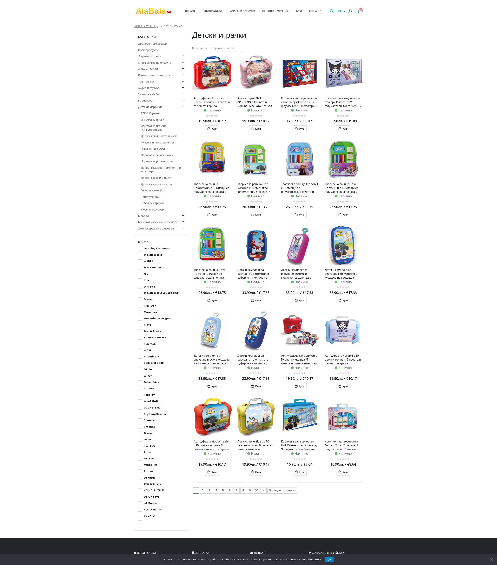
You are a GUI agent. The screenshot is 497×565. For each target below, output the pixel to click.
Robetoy (149, 394)
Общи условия (146, 553)
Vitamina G (151, 356)
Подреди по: (200, 48)
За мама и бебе (148, 94)
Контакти (315, 11)
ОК (329, 560)
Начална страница (146, 26)
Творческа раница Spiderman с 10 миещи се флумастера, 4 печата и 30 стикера (211, 188)
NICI (146, 274)
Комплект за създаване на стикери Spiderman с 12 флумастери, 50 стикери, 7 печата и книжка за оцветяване (299, 102)
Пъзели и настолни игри (154, 75)
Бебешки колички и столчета (157, 222)
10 (256, 490)
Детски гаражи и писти (156, 178)
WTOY (148, 375)
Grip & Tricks (152, 331)
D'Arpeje (149, 286)
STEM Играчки (150, 113)
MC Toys (149, 458)
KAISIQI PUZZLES (154, 490)
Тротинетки (146, 81)
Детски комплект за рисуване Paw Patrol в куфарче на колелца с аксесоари (253, 359)
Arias (147, 452)
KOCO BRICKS (153, 509)
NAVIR (148, 439)
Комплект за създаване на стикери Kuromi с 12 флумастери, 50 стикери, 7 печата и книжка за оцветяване (343, 102)
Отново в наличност (275, 11)
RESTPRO (149, 446)
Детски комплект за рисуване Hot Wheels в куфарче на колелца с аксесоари (341, 274)
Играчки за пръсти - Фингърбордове (154, 128)
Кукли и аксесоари (153, 209)
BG (341, 11)
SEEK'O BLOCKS (154, 363)
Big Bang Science (155, 414)
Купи (214, 128)
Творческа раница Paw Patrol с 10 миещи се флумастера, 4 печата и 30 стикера (210, 274)
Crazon (149, 433)
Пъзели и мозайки (153, 190)
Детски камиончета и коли (159, 136)
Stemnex (150, 420)
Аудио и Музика (149, 88)
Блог (299, 11)
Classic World (153, 254)
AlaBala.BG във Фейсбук (328, 553)
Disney (148, 299)
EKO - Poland (152, 267)
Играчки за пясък (152, 119)
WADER (148, 261)
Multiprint (150, 465)
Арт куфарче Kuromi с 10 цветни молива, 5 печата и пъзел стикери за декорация (343, 359)
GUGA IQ (149, 515)
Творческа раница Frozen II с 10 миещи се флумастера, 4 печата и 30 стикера (299, 188)
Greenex (149, 426)
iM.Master (150, 503)
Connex (149, 388)
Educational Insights (157, 318)
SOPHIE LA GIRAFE (155, 337)
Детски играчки (150, 107)
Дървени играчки (150, 56)
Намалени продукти (242, 11)
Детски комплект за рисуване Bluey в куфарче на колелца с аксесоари (211, 359)
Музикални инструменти (157, 142)
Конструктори (150, 197)
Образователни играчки (157, 155)
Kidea (147, 324)
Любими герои (148, 69)
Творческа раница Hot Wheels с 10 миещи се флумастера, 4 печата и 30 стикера (253, 188)
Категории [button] (147, 37)
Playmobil (150, 344)
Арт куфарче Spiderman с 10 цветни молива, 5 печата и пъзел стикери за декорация (299, 359)
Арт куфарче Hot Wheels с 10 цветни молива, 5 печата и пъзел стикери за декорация (211, 445)
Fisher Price (151, 382)
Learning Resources (157, 248)
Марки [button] (143, 242)
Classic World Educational (161, 293)
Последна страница (282, 490)
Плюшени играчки (153, 148)
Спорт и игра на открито (154, 62)
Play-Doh (150, 305)
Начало (190, 11)
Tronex (148, 471)
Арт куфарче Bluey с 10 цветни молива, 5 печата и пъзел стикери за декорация (255, 445)
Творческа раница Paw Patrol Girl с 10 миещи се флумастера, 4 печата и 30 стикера (341, 188)
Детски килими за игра (156, 184)
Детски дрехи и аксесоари (156, 228)
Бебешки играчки (152, 203)
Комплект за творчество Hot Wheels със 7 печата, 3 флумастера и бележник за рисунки (299, 445)
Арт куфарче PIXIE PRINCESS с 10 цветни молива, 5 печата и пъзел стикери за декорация (254, 102)
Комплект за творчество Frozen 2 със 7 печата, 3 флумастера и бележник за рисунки (341, 445)
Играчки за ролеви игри (157, 161)
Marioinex (150, 312)
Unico (147, 280)
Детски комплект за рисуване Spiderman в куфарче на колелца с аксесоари (253, 274)
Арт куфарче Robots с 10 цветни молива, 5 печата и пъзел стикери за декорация (212, 102)
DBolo (148, 369)
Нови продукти (212, 11)
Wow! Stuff (151, 401)
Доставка (202, 553)
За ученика (145, 100)
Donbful (149, 477)
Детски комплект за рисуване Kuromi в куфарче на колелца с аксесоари (296, 274)
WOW (147, 350)
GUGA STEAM (152, 407)
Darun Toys (151, 496)
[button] (332, 11)
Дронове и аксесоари (152, 43)
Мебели (143, 216)
